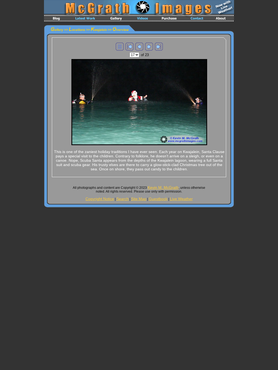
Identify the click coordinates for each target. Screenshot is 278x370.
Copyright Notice (100, 199)
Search (122, 199)
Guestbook (158, 199)
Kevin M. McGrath (163, 187)
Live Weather (181, 199)
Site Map (138, 199)
